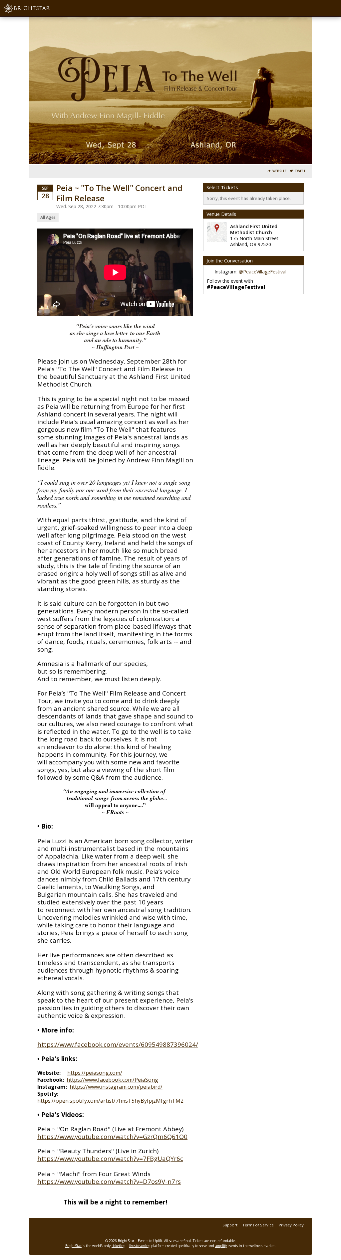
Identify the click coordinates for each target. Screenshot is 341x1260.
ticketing (118, 1245)
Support (229, 1224)
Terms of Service (258, 1224)
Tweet (300, 171)
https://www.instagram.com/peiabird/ (116, 1086)
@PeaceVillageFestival (262, 271)
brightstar (36, 8)
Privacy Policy (291, 1224)
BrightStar (73, 1245)
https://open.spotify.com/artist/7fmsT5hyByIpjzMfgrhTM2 (110, 1100)
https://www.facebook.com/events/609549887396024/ (117, 1044)
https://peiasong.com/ (94, 1072)
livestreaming (139, 1245)
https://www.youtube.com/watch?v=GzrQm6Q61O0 (112, 1136)
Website (279, 171)
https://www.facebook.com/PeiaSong (112, 1079)
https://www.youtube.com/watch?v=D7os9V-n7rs (109, 1181)
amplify (221, 1245)
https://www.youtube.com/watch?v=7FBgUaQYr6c (110, 1158)
